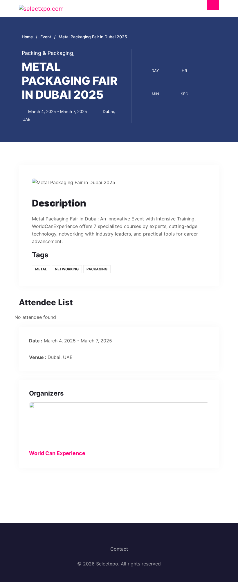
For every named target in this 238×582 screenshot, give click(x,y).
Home (27, 36)
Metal (41, 269)
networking (67, 269)
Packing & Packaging (48, 53)
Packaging (96, 269)
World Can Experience (57, 453)
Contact (119, 549)
